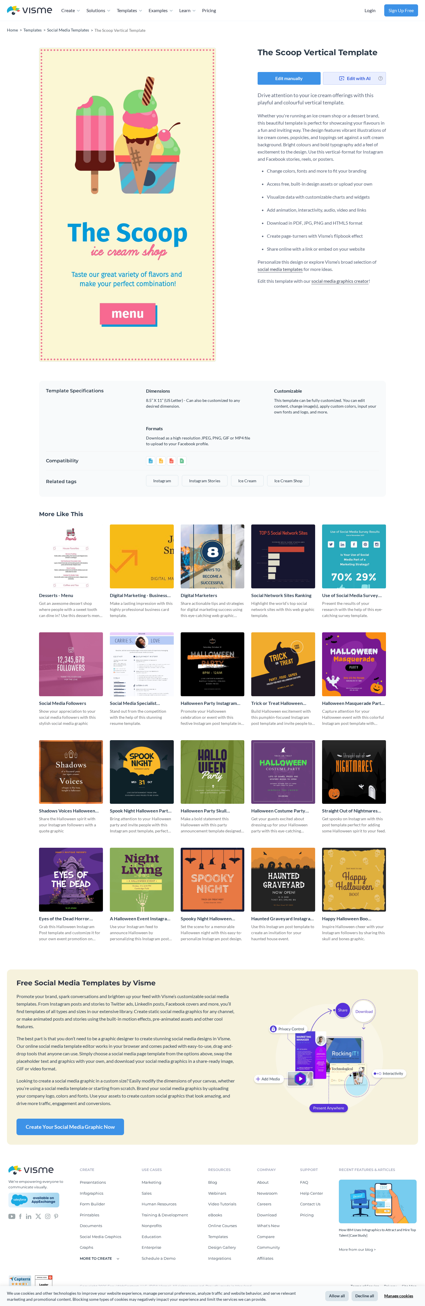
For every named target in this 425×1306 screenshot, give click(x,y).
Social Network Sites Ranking (281, 595)
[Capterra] (21, 1277)
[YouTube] (11, 1215)
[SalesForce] (33, 1200)
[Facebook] (20, 1215)
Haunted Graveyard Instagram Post (282, 919)
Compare (266, 1236)
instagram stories (204, 480)
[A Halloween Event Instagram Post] (142, 880)
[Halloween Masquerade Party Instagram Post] (354, 664)
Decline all (364, 1295)
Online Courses (222, 1225)
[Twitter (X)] (38, 1215)
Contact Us (310, 1204)
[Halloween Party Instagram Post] (213, 664)
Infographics (91, 1193)
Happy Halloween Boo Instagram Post (345, 919)
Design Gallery (222, 1247)
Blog (212, 1182)
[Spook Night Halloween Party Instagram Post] (142, 772)
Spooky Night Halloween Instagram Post (206, 919)
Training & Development (165, 1215)
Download (267, 1215)
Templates (127, 10)
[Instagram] (47, 1215)
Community (268, 1247)
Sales (146, 1193)
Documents (91, 1225)
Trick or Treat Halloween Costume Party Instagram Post (282, 703)
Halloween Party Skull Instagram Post (203, 811)
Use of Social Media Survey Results (350, 595)
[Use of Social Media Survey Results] (354, 556)
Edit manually (289, 78)
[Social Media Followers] (71, 664)
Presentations (93, 1182)
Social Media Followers (62, 703)
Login (370, 10)
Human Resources (159, 1204)
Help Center (311, 1193)
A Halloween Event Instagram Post (140, 919)
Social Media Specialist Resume (133, 703)
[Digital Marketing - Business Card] (142, 556)
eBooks (215, 1215)
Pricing (209, 10)
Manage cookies (398, 1295)
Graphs (86, 1247)
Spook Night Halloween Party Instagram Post (140, 811)
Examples (158, 10)
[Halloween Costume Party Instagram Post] (283, 772)
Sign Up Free (401, 10)
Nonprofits (152, 1225)
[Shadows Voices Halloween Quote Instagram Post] (71, 772)
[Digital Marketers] (213, 556)
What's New (268, 1225)
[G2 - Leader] (43, 1277)
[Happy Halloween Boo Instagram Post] (354, 880)
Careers (264, 1204)
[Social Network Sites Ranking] (283, 556)
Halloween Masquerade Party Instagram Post (353, 703)
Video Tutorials (222, 1204)
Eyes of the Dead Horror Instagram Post (64, 919)
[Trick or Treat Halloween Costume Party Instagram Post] (283, 664)
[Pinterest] (56, 1215)
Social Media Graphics (100, 1236)
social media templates (280, 269)
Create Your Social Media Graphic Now (70, 1127)
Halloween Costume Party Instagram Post (278, 811)
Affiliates (265, 1258)
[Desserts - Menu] (71, 556)
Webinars (217, 1193)
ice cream (247, 480)
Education (151, 1236)
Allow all (337, 1295)
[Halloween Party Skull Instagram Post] (213, 772)
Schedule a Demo (158, 1258)
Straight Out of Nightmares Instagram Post (350, 811)
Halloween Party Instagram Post (209, 703)
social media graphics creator (340, 281)
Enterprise (151, 1247)
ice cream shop (288, 480)
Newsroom (267, 1193)
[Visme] (29, 10)
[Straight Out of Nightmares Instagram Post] (354, 772)
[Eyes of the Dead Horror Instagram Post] (71, 880)
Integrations (219, 1258)
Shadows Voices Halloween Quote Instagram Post (67, 811)
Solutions (95, 10)
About (263, 1182)
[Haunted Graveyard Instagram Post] (283, 880)
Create (68, 10)
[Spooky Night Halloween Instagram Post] (213, 880)
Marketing (151, 1182)
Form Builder (92, 1204)
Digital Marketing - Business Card (138, 595)
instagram (162, 480)
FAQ (304, 1182)
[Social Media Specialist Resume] (142, 664)
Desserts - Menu (56, 595)
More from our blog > (357, 1249)
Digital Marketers (199, 595)
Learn (185, 10)
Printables (89, 1215)
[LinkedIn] (28, 1215)
